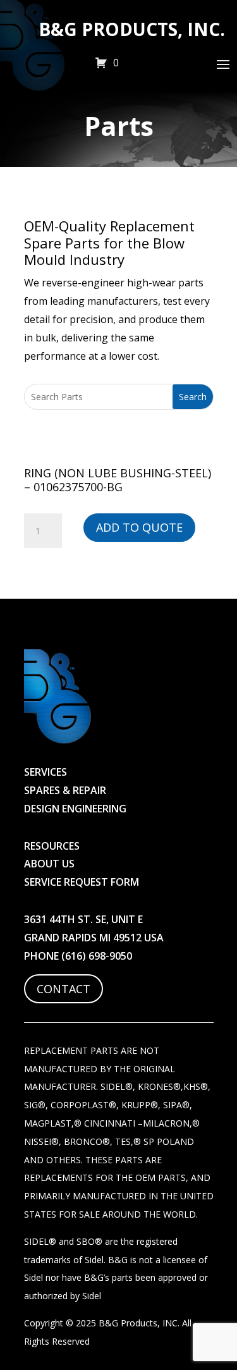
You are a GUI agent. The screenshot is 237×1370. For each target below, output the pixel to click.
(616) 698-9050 (96, 956)
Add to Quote (139, 527)
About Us (49, 864)
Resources (52, 846)
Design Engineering (75, 809)
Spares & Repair (65, 790)
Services (45, 772)
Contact (63, 988)
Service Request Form (81, 882)
